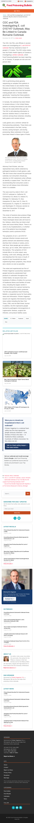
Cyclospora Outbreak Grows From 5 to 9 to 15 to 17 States (16, 641)
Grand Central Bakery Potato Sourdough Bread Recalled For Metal (16, 559)
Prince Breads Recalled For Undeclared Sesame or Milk (16, 530)
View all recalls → (8, 563)
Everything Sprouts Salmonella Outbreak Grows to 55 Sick (16, 613)
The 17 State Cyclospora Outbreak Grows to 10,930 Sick (15, 627)
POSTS (21, 1)
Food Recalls (7, 793)
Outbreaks (16, 475)
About (5, 765)
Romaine (28, 477)
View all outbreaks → (9, 646)
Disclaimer (6, 775)
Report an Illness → (9, 756)
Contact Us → (9, 599)
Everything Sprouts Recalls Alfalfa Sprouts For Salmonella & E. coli (16, 538)
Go (28, 493)
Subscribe (17, 512)
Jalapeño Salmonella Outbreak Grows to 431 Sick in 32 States (16, 634)
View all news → (8, 726)
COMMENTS (29, 1)
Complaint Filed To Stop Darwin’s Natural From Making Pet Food (16, 721)
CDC (5, 477)
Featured (6, 475)
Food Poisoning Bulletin (19, 5)
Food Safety (7, 791)
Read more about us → (10, 667)
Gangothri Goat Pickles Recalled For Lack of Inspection (15, 545)
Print (6, 322)
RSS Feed (6, 778)
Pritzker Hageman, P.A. (17, 677)
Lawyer (23, 477)
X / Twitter (13, 318)
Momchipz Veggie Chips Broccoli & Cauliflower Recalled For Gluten (16, 552)
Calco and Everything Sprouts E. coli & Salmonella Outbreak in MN (14, 620)
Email (27, 318)
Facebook (20, 318)
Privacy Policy (7, 772)
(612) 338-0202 (12, 751)
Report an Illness (8, 770)
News (11, 475)
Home (4, 15)
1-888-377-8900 (13, 752)
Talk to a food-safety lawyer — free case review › (17, 446)
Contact (6, 767)
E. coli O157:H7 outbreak (14, 477)
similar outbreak (18, 55)
